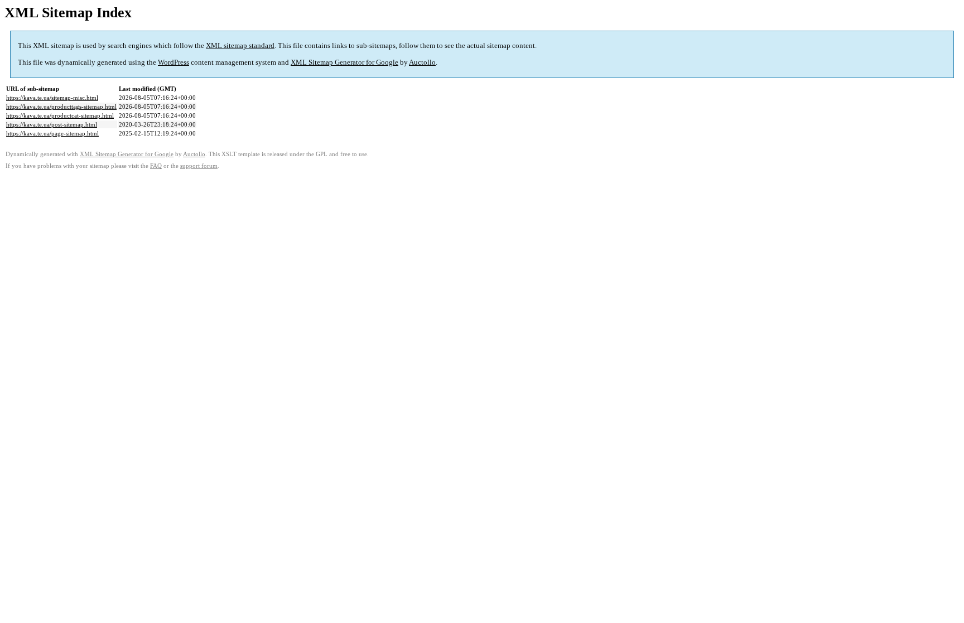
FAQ (156, 166)
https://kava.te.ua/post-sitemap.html (51, 124)
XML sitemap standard (240, 45)
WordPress (173, 62)
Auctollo (422, 62)
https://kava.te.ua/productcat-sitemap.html (60, 115)
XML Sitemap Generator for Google (344, 62)
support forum (199, 166)
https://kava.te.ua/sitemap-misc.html (52, 97)
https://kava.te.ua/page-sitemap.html (52, 133)
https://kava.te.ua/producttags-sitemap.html (61, 106)
